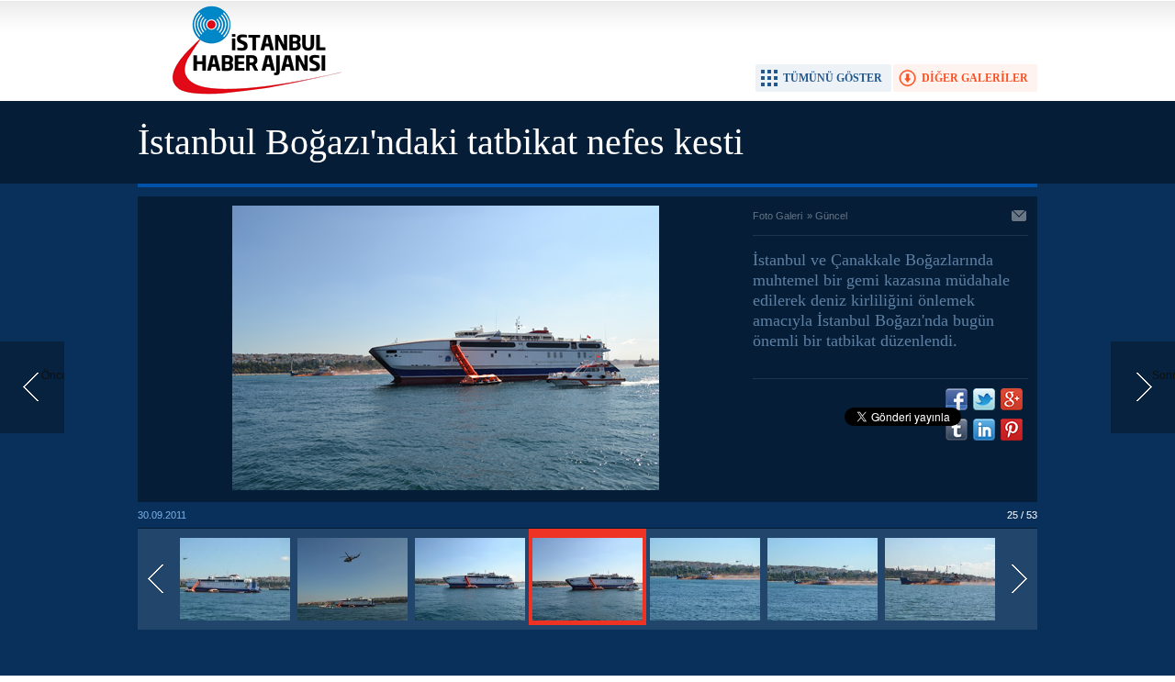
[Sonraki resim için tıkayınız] (445, 486)
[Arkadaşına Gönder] (1020, 217)
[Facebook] (957, 399)
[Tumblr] (957, 430)
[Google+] (1012, 399)
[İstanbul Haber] (252, 92)
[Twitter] (984, 399)
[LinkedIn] (984, 430)
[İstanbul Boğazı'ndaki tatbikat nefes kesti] (235, 621)
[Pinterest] (1012, 430)
